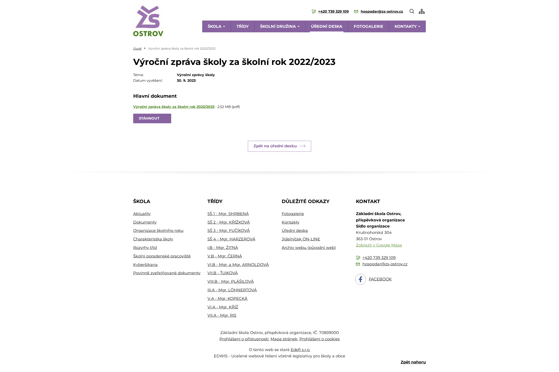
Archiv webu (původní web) (309, 247)
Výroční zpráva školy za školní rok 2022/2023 (173, 107)
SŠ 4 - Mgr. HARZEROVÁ (231, 239)
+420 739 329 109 (333, 11)
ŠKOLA (214, 26)
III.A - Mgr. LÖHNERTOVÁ (232, 290)
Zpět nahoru (413, 362)
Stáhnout (149, 118)
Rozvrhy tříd (145, 247)
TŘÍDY (242, 26)
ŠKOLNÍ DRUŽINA (278, 26)
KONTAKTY (406, 26)
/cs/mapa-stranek (422, 11)
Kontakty (290, 222)
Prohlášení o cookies (319, 339)
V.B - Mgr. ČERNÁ (224, 256)
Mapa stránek (284, 339)
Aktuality (142, 213)
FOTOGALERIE (368, 26)
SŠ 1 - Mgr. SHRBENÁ (228, 213)
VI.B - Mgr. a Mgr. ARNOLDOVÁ (238, 264)
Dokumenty (145, 222)
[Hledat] (412, 11)
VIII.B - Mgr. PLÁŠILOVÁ (230, 281)
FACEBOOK (380, 279)
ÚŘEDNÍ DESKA (326, 26)
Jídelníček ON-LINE (301, 239)
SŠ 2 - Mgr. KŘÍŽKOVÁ (228, 222)
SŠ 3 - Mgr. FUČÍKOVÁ (228, 230)
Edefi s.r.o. (300, 349)
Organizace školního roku (158, 230)
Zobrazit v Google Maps (379, 245)
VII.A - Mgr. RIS (221, 315)
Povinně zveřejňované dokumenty (166, 273)
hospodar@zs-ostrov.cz (382, 11)
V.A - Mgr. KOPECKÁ (227, 298)
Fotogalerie (293, 213)
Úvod (137, 48)
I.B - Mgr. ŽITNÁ (222, 247)
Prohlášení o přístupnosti (244, 339)
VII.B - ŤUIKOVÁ (222, 273)
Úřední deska (295, 230)
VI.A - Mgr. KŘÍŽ (222, 307)
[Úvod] (148, 20)
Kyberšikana (145, 264)
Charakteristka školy (153, 239)
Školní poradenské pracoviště (162, 256)
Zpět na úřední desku (275, 146)
